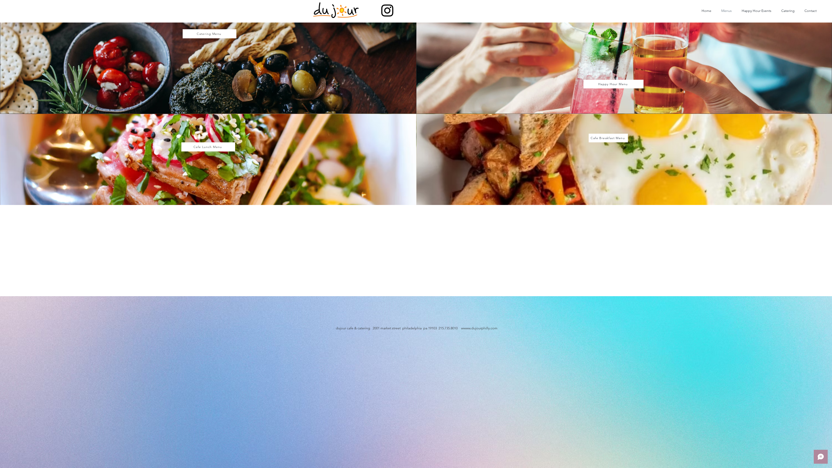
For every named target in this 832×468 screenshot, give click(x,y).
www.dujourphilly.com (480, 328)
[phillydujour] (387, 10)
